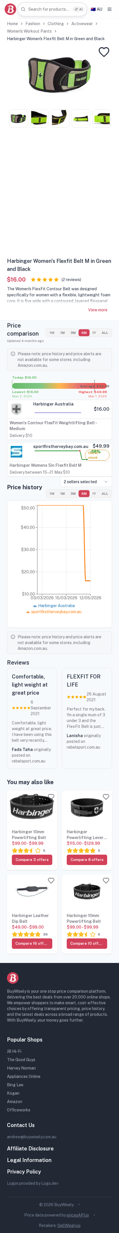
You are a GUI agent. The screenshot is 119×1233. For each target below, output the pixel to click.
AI (81, 9)
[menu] (109, 9)
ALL (105, 333)
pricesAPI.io (78, 1215)
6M (84, 333)
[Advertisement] (59, 194)
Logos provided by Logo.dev (32, 1183)
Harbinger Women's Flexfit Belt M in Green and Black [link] (56, 38)
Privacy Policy (24, 1172)
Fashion (32, 23)
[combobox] (52, 9)
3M (73, 333)
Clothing (56, 23)
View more (97, 310)
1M (62, 333)
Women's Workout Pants (29, 31)
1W (52, 333)
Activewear (82, 23)
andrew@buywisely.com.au (31, 1137)
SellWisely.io (69, 1225)
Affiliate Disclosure (30, 1148)
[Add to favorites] (104, 52)
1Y (94, 333)
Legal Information (29, 1160)
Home (12, 23)
